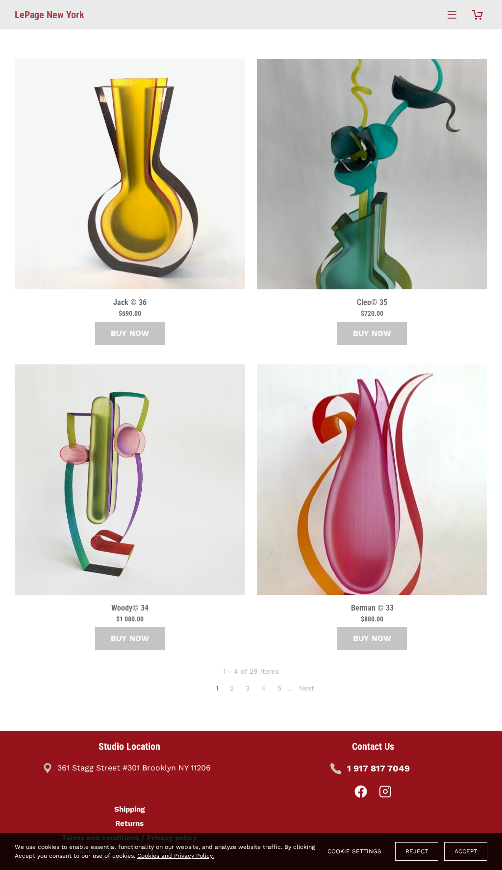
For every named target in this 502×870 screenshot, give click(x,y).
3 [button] (248, 688)
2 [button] (232, 688)
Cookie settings (354, 851)
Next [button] (306, 688)
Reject (416, 851)
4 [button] (263, 688)
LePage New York (49, 15)
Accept (465, 851)
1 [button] (217, 688)
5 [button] (279, 688)
